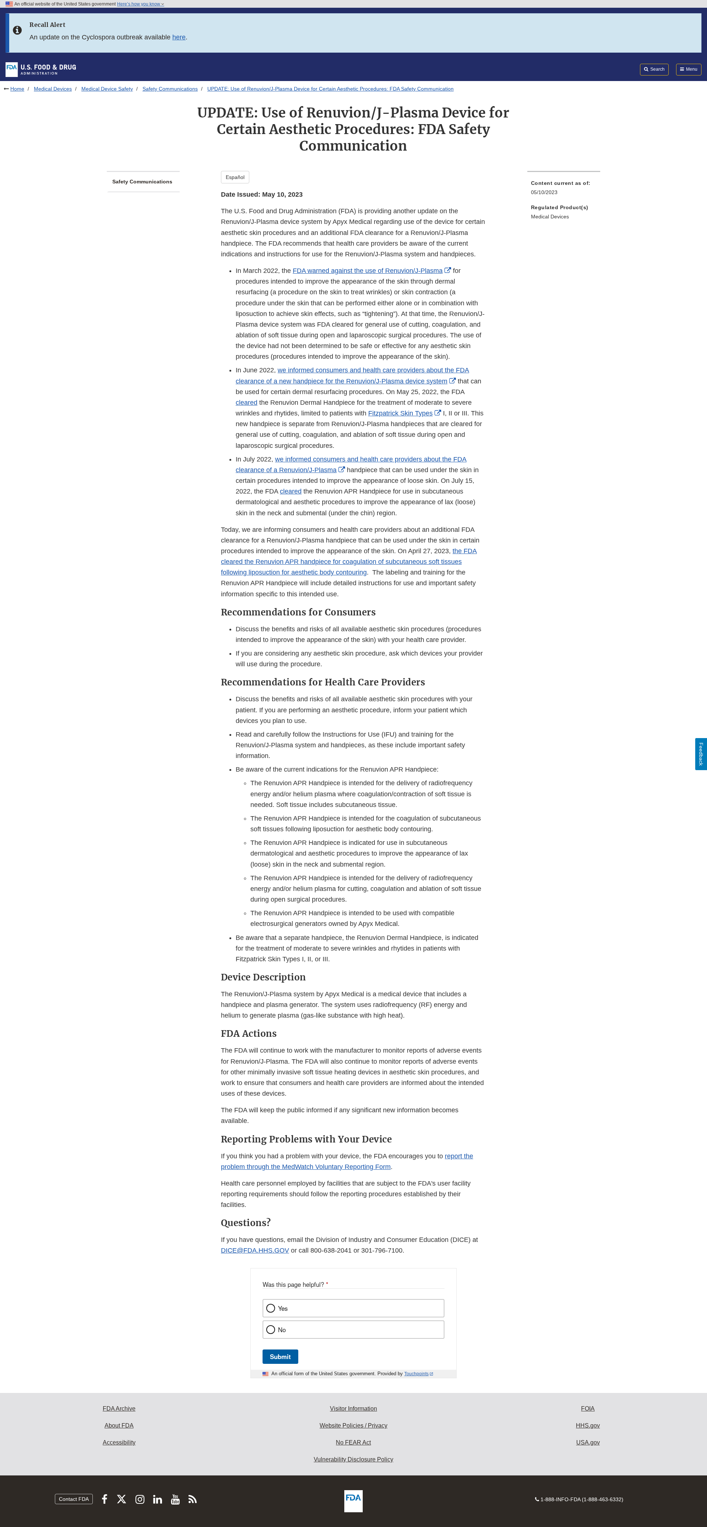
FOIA (588, 1408)
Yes (283, 1308)
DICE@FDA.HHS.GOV (255, 1250)
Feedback (701, 754)
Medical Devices (53, 89)
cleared (291, 491)
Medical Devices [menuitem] (550, 217)
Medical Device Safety (107, 89)
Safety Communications (170, 89)
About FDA (119, 1425)
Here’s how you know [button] (139, 4)
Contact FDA (74, 1499)
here (179, 37)
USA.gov (588, 1442)
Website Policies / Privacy (353, 1425)
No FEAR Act (353, 1442)
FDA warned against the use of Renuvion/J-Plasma (368, 270)
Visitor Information (353, 1408)
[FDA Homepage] (41, 69)
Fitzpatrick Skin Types (400, 413)
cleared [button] (246, 402)
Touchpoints (416, 1373)
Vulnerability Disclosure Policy (353, 1459)
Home (17, 89)
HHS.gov (588, 1425)
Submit (280, 1356)
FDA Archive (119, 1408)
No (282, 1329)
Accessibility (119, 1442)
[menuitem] (563, 190)
